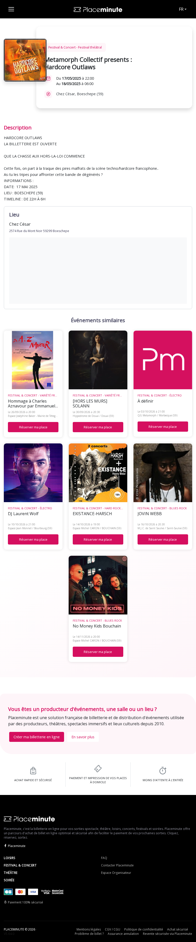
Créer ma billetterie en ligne (37, 736)
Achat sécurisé (177, 929)
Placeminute (17, 846)
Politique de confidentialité (143, 929)
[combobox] (182, 9)
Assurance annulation (123, 934)
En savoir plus (82, 736)
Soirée (9, 880)
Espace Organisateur (116, 873)
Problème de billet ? (89, 934)
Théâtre (11, 873)
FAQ (104, 858)
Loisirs (9, 858)
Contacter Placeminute (117, 865)
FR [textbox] (181, 9)
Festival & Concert (20, 865)
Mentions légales (89, 929)
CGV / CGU (112, 929)
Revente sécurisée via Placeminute (167, 934)
